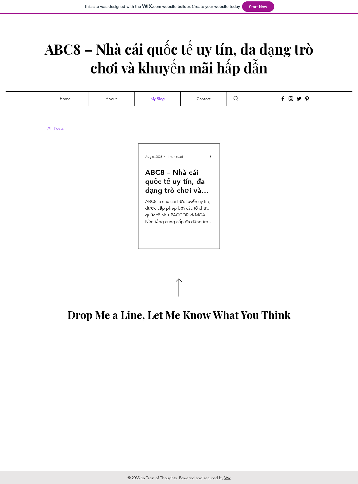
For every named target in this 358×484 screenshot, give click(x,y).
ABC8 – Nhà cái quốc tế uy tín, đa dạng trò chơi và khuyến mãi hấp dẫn (179, 58)
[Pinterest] (307, 99)
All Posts (55, 128)
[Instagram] (291, 99)
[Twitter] (299, 99)
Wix (227, 477)
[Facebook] (283, 99)
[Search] (236, 99)
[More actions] (212, 156)
